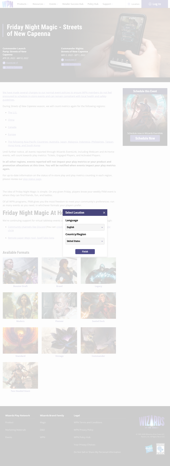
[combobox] (82, 227)
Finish (85, 251)
